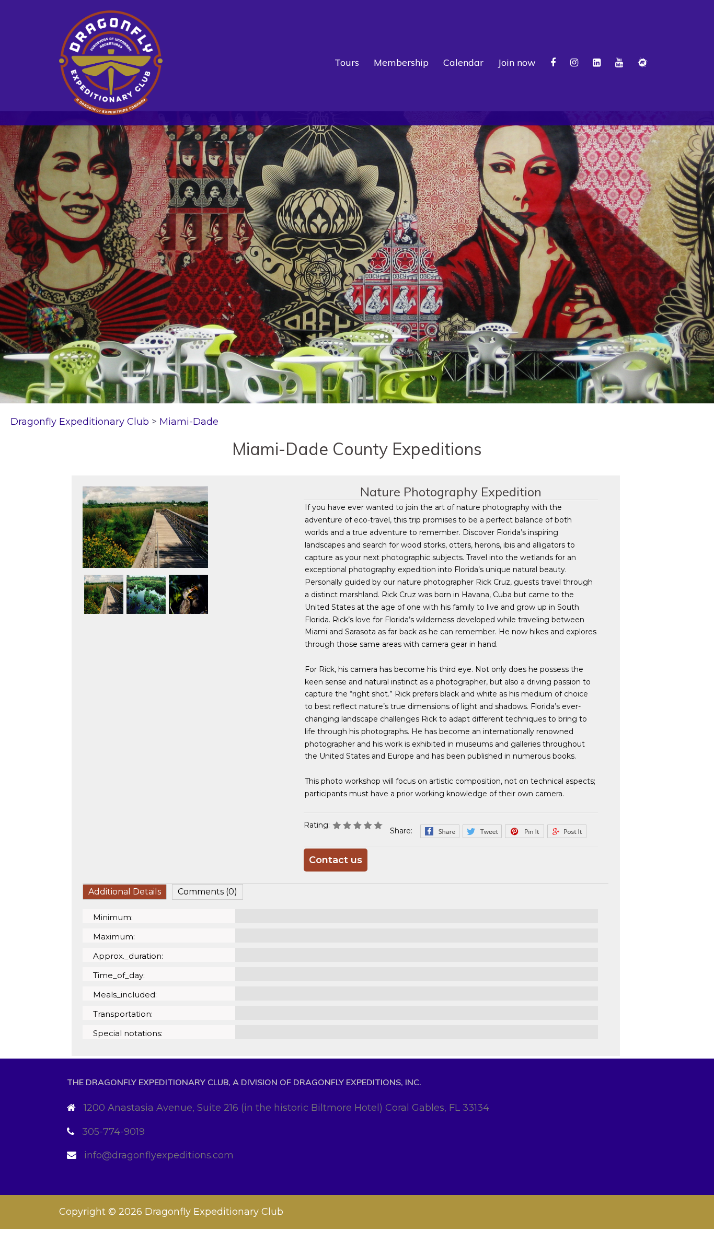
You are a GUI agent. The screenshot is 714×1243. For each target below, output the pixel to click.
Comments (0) (207, 892)
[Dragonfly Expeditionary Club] (111, 62)
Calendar (463, 62)
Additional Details (124, 892)
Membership (401, 62)
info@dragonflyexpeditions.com (159, 1155)
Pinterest (524, 831)
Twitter (482, 831)
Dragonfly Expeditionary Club (214, 1211)
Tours (347, 62)
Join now (517, 62)
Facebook (439, 831)
